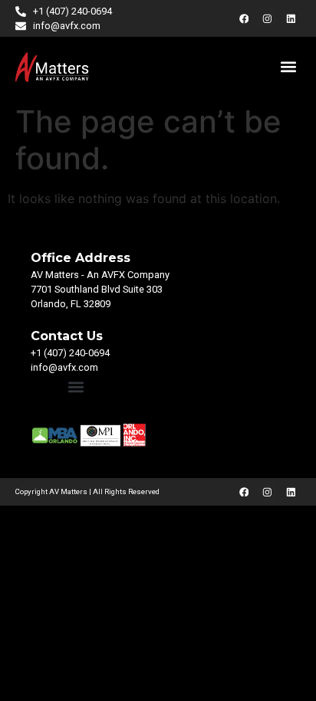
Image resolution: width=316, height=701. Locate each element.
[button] (288, 67)
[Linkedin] (291, 18)
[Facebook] (244, 18)
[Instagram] (268, 18)
